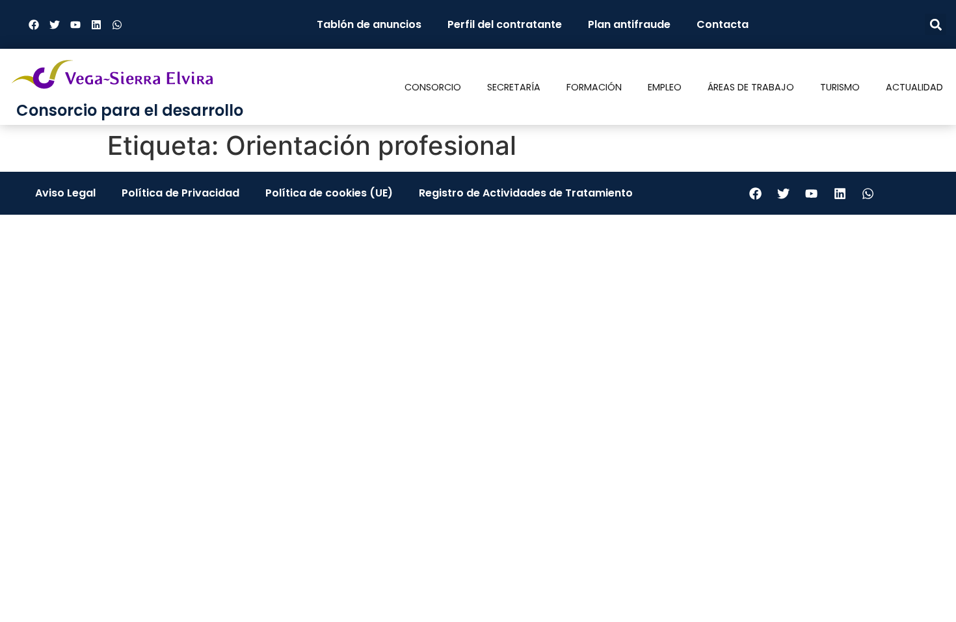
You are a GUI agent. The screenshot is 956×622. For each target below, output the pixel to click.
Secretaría (513, 87)
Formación (594, 87)
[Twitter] (54, 24)
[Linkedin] (96, 24)
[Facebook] (33, 24)
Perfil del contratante (504, 24)
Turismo (840, 87)
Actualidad (914, 87)
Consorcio (433, 87)
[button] (935, 24)
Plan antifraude (629, 24)
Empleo (665, 87)
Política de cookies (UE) (329, 192)
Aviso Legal (65, 192)
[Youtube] (75, 24)
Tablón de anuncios (369, 24)
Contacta (723, 24)
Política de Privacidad (180, 192)
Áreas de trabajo (751, 87)
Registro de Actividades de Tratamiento (526, 192)
